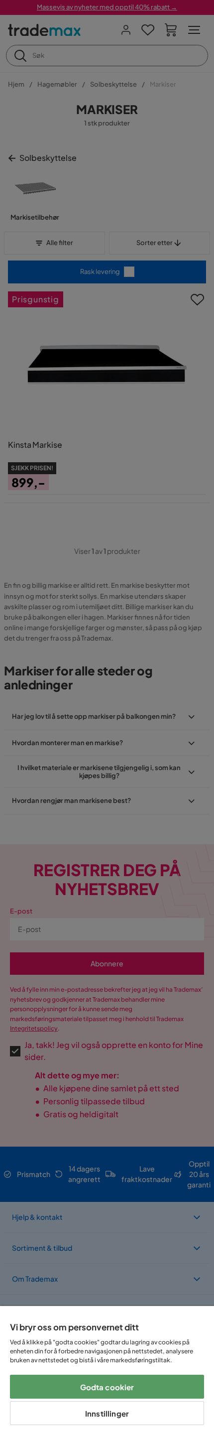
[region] (107, 1373)
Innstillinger (107, 1413)
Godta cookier (107, 1387)
